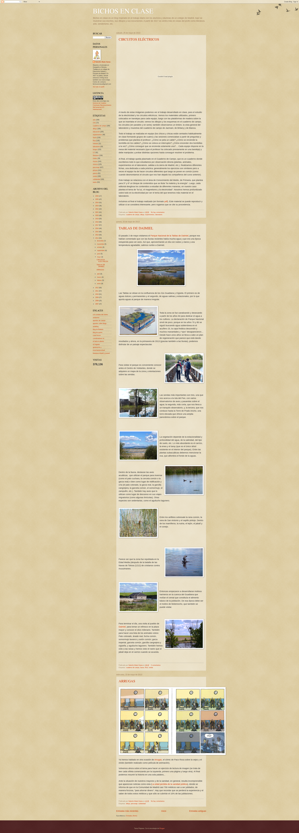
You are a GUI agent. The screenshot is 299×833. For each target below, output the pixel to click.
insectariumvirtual (99, 350)
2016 (97, 228)
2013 (97, 238)
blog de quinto (97, 332)
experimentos (149, 214)
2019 (97, 219)
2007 (97, 304)
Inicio (163, 811)
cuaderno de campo (132, 214)
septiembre (101, 250)
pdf (165, 201)
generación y (97, 347)
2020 (97, 215)
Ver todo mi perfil (98, 87)
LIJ (94, 152)
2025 (97, 199)
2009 (97, 297)
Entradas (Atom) (131, 816)
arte (94, 120)
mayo (99, 257)
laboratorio (158, 214)
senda (151, 667)
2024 (97, 202)
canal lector (97, 335)
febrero (99, 280)
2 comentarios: (156, 665)
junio (99, 254)
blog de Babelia (98, 329)
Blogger (161, 828)
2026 (97, 196)
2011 (97, 291)
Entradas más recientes (127, 811)
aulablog (95, 326)
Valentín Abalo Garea (102, 62)
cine (94, 123)
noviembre (101, 244)
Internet (95, 143)
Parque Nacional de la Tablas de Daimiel (169, 236)
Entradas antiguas (197, 811)
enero (99, 283)
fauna (142, 667)
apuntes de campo (99, 320)
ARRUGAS (127, 681)
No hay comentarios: (158, 212)
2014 (97, 235)
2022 (97, 209)
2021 (97, 212)
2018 (97, 222)
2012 (97, 288)
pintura (95, 170)
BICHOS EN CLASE (123, 10)
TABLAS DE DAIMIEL (136, 228)
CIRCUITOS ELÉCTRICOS (139, 39)
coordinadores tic (98, 338)
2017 (97, 225)
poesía (95, 173)
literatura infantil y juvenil (101, 353)
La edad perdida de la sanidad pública (169, 784)
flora (146, 667)
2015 (97, 232)
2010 (97, 294)
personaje (134, 803)
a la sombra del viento (100, 314)
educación (96, 132)
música (95, 164)
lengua (95, 149)
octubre (100, 247)
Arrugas (158, 760)
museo (95, 161)
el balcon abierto (98, 341)
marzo (99, 277)
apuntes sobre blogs (100, 323)
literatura (96, 155)
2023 (97, 206)
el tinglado (96, 344)
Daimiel (122, 627)
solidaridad (142, 803)
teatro (95, 182)
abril (98, 274)
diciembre (100, 241)
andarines (96, 317)
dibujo (142, 214)
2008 (97, 301)
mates (95, 158)
